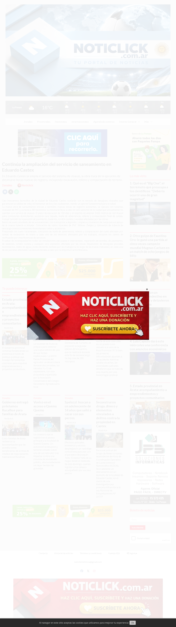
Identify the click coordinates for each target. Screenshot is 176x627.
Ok (132, 622)
